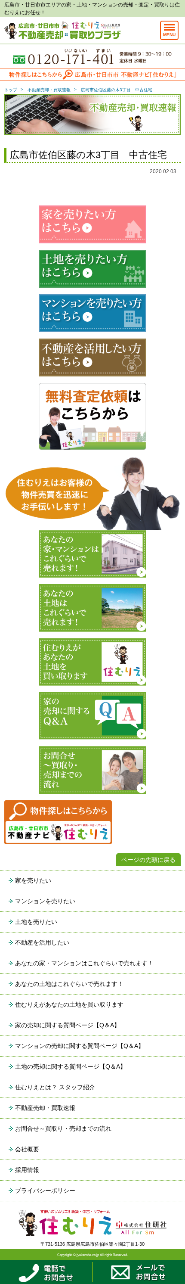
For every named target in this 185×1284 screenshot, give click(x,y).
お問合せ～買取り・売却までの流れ (63, 1128)
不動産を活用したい (42, 942)
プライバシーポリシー (45, 1190)
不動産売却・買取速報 (49, 89)
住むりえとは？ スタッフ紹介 (55, 1087)
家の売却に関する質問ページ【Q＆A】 (67, 1025)
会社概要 (27, 1149)
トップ (10, 89)
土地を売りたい (36, 921)
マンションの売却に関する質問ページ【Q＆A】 (79, 1045)
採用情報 (27, 1169)
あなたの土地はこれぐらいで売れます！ (69, 983)
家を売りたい (33, 880)
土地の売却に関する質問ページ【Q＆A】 (70, 1066)
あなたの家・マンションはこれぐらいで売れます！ (84, 963)
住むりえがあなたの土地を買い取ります (69, 1004)
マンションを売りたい (45, 901)
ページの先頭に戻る (148, 859)
